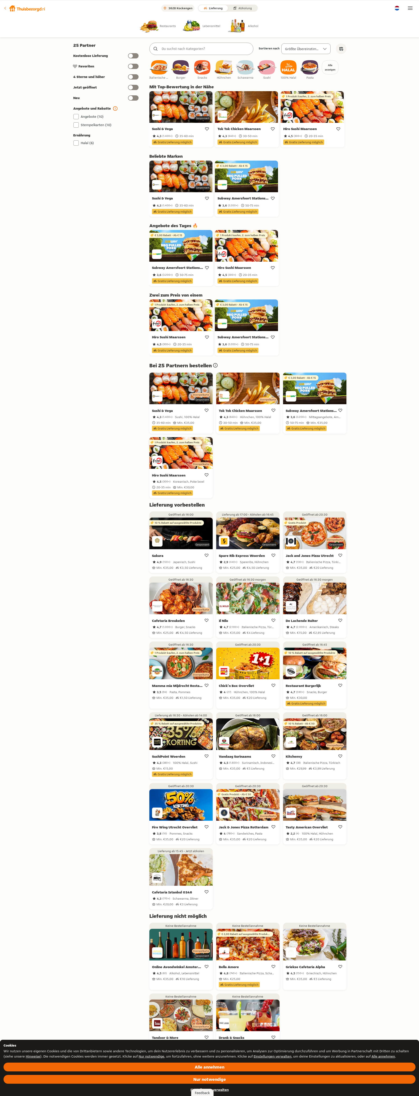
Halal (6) (87, 143)
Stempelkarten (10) (96, 125)
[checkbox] (159, 70)
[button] (24, 8)
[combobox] (206, 48)
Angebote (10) (92, 116)
